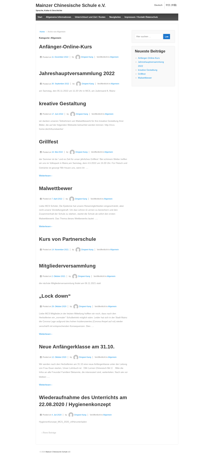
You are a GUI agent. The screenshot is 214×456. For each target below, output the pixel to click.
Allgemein (114, 57)
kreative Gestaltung (62, 103)
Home (42, 32)
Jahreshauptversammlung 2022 (77, 73)
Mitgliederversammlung (67, 266)
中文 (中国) (171, 5)
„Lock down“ (55, 296)
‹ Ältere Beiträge (48, 432)
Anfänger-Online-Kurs (65, 46)
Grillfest (48, 142)
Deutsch (158, 5)
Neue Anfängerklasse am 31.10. (77, 347)
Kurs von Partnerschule (67, 239)
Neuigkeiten (115, 17)
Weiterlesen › (45, 175)
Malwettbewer (55, 188)
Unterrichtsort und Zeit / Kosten (90, 17)
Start (40, 17)
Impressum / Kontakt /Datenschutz (141, 17)
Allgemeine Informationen (58, 17)
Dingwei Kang (87, 57)
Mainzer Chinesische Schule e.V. (71, 5)
